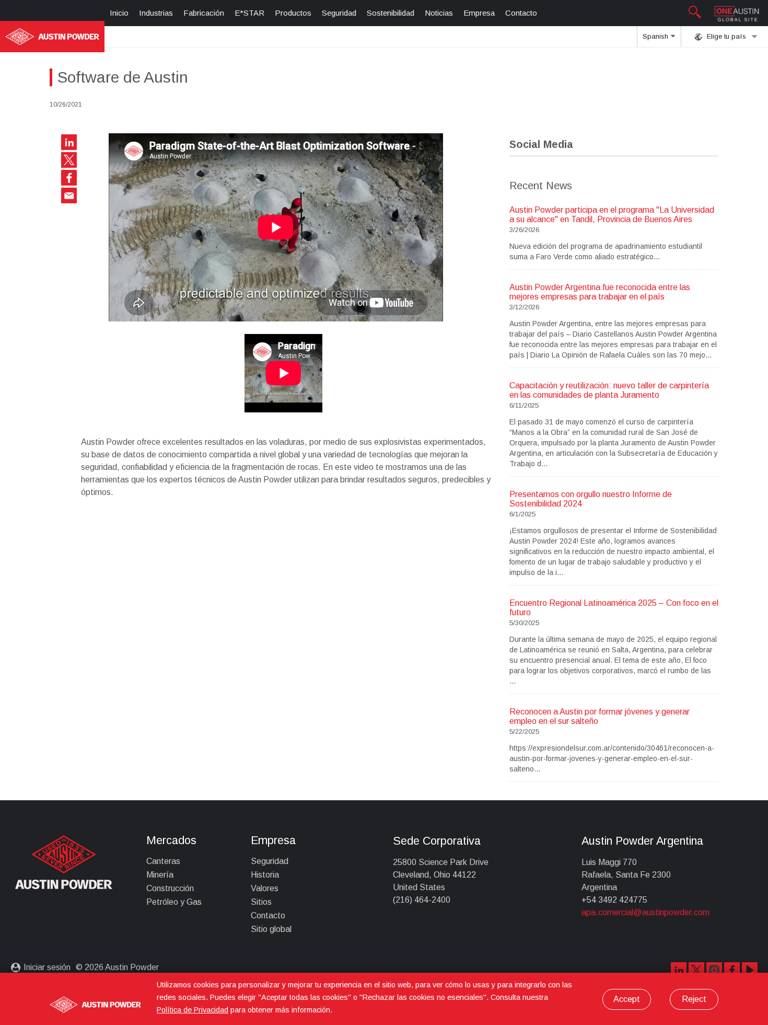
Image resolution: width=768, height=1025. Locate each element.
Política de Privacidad (192, 1010)
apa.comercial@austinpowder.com (645, 912)
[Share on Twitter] (69, 160)
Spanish (656, 36)
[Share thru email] (69, 195)
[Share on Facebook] (69, 178)
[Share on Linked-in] (69, 142)
